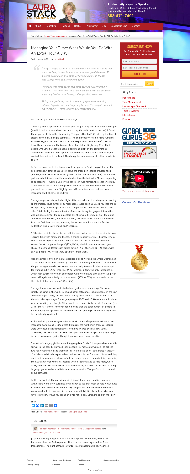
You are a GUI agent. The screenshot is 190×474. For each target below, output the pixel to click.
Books (77, 26)
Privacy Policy (33, 464)
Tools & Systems (130, 110)
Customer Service (111, 460)
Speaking (52, 26)
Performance (128, 97)
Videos (66, 26)
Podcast (126, 119)
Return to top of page (95, 470)
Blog (104, 26)
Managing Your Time (78, 411)
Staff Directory (84, 460)
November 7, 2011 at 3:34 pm (46, 432)
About (38, 26)
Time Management (58, 36)
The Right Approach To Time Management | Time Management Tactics (69, 428)
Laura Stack (59, 59)
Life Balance (128, 115)
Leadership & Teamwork (134, 106)
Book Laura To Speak (61, 460)
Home (46, 36)
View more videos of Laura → (138, 191)
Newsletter (92, 26)
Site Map (56, 464)
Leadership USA (119, 26)
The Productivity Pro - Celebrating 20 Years (52, 12)
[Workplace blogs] (139, 260)
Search (30, 460)
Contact (136, 26)
